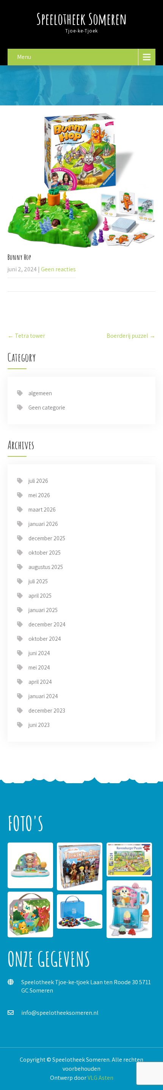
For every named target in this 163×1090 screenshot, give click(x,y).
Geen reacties (58, 269)
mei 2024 (39, 667)
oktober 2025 (44, 552)
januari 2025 (43, 610)
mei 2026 (39, 495)
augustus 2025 (45, 567)
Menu (24, 57)
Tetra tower (26, 336)
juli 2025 (38, 581)
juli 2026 (38, 480)
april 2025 (40, 595)
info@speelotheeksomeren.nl (60, 1013)
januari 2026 (43, 523)
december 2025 (46, 538)
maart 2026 (42, 509)
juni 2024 (39, 653)
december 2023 (46, 710)
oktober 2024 (44, 638)
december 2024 (47, 624)
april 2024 (40, 681)
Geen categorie (46, 407)
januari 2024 (43, 696)
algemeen (40, 393)
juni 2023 (39, 724)
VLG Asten (100, 1078)
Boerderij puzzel (131, 336)
